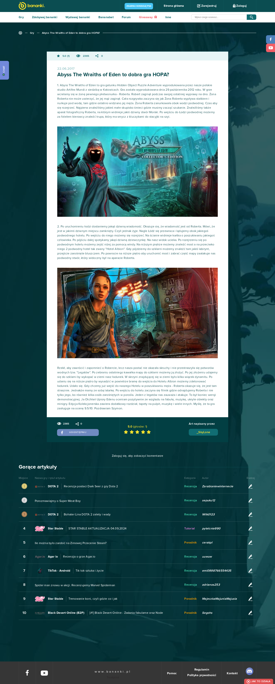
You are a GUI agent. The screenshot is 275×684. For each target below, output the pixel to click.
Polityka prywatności (201, 675)
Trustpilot (113, 677)
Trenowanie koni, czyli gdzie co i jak (92, 598)
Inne (168, 17)
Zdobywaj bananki (44, 17)
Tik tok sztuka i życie (90, 570)
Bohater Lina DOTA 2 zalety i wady (87, 514)
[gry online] (32, 6)
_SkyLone (203, 432)
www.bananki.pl (113, 671)
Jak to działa (260, 681)
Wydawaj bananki (77, 17)
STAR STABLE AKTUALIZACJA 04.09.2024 (97, 528)
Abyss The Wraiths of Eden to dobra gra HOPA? (71, 33)
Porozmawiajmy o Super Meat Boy (58, 500)
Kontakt (232, 673)
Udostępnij (78, 432)
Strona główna (174, 5)
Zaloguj (241, 5)
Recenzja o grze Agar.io (79, 556)
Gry (21, 17)
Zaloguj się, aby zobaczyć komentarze (137, 455)
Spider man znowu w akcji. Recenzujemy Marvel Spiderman (75, 585)
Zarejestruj (208, 5)
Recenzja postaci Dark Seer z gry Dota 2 (91, 486)
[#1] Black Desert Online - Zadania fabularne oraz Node (126, 612)
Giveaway (146, 17)
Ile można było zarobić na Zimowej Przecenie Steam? (71, 543)
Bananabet (106, 17)
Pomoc (172, 673)
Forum (126, 17)
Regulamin (201, 669)
